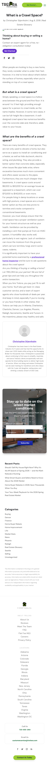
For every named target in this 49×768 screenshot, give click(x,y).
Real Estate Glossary (13, 547)
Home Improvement (13, 527)
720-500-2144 (24, 730)
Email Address (12, 432)
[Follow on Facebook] (4, 58)
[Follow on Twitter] (9, 58)
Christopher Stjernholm (17, 20)
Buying (8, 514)
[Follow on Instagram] (13, 58)
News (7, 537)
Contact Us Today (24, 757)
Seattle (8, 550)
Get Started (9, 51)
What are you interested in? (16, 424)
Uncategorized (11, 557)
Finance (8, 520)
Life (6, 530)
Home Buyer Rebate (13, 524)
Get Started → (32, 5)
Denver (8, 517)
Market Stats (10, 534)
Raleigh (8, 544)
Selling (7, 554)
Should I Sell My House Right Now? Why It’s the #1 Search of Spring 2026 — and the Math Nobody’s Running (24, 470)
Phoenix (8, 540)
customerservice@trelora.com (24, 740)
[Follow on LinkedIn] (31, 749)
